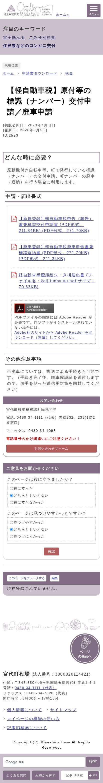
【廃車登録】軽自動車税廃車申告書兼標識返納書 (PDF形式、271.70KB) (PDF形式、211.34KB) (56, 253)
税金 (69, 73)
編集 (55, 578)
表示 (95, 775)
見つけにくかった (29, 536)
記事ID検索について (27, 728)
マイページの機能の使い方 (33, 719)
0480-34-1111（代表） (36, 688)
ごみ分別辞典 (42, 37)
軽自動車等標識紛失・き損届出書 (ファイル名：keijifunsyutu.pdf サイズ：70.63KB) (57, 281)
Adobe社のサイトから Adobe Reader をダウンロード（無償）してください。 (53, 335)
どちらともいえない (31, 495)
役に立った (23, 488)
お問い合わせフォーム (51, 448)
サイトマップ (63, 710)
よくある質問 (16, 775)
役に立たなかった (29, 502)
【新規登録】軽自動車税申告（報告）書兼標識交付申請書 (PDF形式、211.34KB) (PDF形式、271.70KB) (56, 225)
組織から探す (46, 775)
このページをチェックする (27, 578)
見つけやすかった (29, 522)
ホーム (8, 73)
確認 (51, 551)
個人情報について (24, 710)
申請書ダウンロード (39, 73)
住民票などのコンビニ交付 (29, 45)
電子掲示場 (14, 37)
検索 (93, 761)
